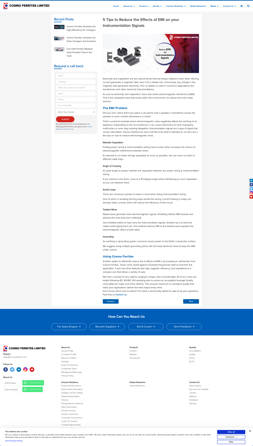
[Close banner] (250, 431)
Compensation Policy (71, 425)
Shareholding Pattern (70, 396)
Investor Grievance (69, 414)
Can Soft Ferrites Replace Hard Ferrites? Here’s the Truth (80, 52)
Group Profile (67, 351)
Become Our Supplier (199, 389)
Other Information (69, 407)
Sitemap (192, 403)
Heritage (65, 361)
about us (128, 6)
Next (191, 301)
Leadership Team (69, 369)
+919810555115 (34, 389)
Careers (192, 393)
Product (143, 6)
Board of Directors (69, 365)
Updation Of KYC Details (72, 393)
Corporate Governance (71, 418)
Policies (64, 400)
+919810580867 (35, 383)
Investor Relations (175, 6)
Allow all (231, 432)
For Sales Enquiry (67, 326)
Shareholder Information (72, 389)
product (133, 351)
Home (116, 6)
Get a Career (144, 326)
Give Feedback (182, 326)
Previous (110, 301)
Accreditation (195, 351)
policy (192, 358)
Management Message (71, 372)
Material (133, 354)
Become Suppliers (105, 326)
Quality (156, 6)
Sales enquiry (195, 386)
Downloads (135, 358)
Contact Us (228, 6)
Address (193, 396)
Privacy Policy (67, 376)
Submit (65, 119)
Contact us (121, 295)
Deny (231, 442)
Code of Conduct (69, 421)
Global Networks (198, 6)
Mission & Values (68, 358)
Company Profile (68, 354)
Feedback (193, 400)
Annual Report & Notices (72, 403)
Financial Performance (71, 386)
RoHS (191, 361)
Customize (230, 437)
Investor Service (68, 411)
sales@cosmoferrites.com (15, 357)
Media (213, 6)
